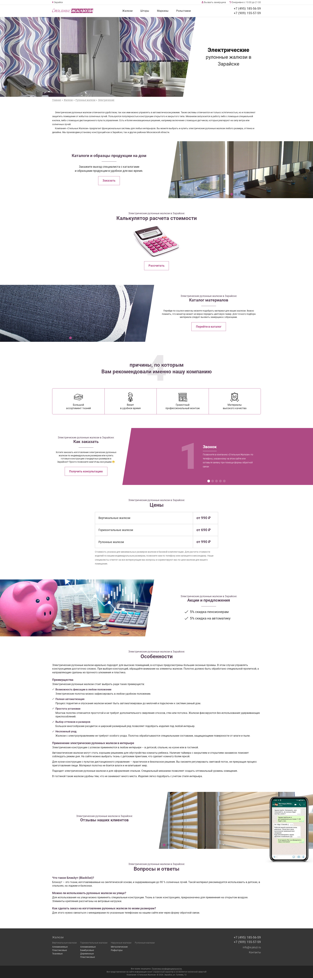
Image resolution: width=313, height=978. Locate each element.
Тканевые (57, 953)
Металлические (119, 946)
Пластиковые (59, 950)
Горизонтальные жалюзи (93, 942)
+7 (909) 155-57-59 (247, 13)
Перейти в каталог (209, 326)
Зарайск (58, 2)
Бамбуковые (87, 950)
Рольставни (183, 10)
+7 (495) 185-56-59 (247, 8)
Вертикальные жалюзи (64, 942)
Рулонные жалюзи (145, 942)
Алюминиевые (60, 946)
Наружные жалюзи (121, 942)
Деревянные (87, 953)
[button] (231, 194)
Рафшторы (117, 950)
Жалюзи (127, 10)
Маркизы (162, 10)
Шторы (144, 10)
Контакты (255, 952)
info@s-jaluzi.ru (252, 947)
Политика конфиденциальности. (167, 969)
